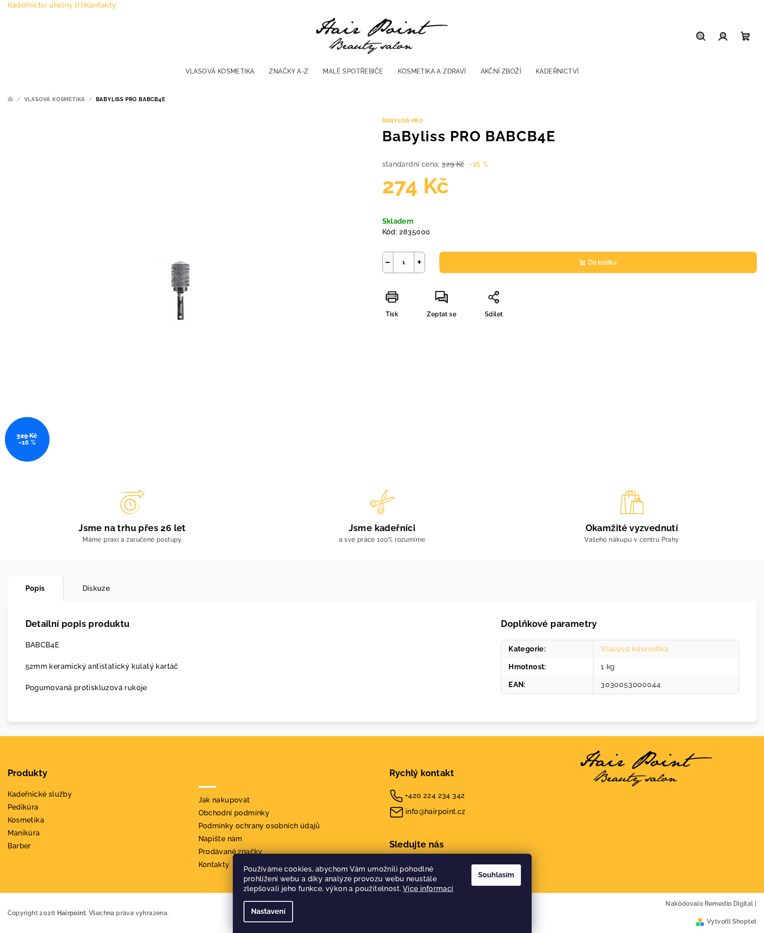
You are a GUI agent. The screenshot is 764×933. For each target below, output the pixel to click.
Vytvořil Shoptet (731, 921)
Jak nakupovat (224, 800)
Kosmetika (26, 820)
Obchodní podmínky (234, 813)
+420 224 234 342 (435, 795)
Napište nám (220, 839)
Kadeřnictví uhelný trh (46, 5)
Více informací (428, 888)
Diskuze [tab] (96, 588)
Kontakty (100, 5)
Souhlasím (496, 875)
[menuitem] (220, 71)
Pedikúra (23, 807)
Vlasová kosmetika (635, 649)
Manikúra (24, 833)
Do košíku (602, 262)
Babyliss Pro (403, 121)
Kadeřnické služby (40, 794)
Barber (19, 846)
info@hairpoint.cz (435, 811)
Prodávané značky (230, 851)
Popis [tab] (35, 588)
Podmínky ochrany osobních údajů (259, 826)
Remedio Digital (729, 903)
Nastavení (268, 911)
